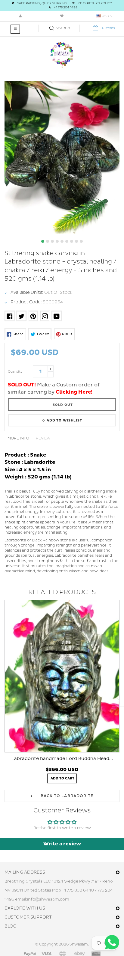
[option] (62, 157)
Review (43, 438)
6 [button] (66, 241)
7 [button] (71, 241)
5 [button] (62, 241)
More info (18, 438)
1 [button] (42, 241)
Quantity (15, 372)
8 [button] (76, 241)
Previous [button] (6, 701)
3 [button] (52, 241)
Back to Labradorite (66, 796)
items (108, 28)
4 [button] (57, 241)
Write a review (62, 844)
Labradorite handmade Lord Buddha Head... (62, 758)
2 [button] (47, 241)
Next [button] (118, 701)
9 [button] (81, 241)
